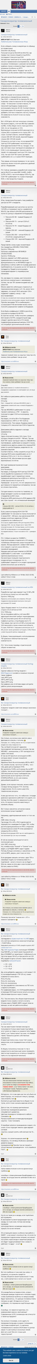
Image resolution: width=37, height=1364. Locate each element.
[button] (23, 26)
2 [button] (20, 26)
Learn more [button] (7, 1355)
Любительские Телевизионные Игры (14, 42)
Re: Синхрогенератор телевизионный (15, 341)
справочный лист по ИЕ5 (20, 939)
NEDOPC (3, 11)
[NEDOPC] (18, 5)
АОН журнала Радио (11, 950)
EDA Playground (6, 673)
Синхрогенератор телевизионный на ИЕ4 (17, 587)
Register (10, 14)
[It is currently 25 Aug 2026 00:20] (32, 17)
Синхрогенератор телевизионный (16, 21)
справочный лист (6, 947)
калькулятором (15, 961)
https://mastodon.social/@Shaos (10, 361)
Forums (9, 12)
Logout (3, 14)
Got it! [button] (11, 1360)
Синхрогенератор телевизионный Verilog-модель (17, 665)
